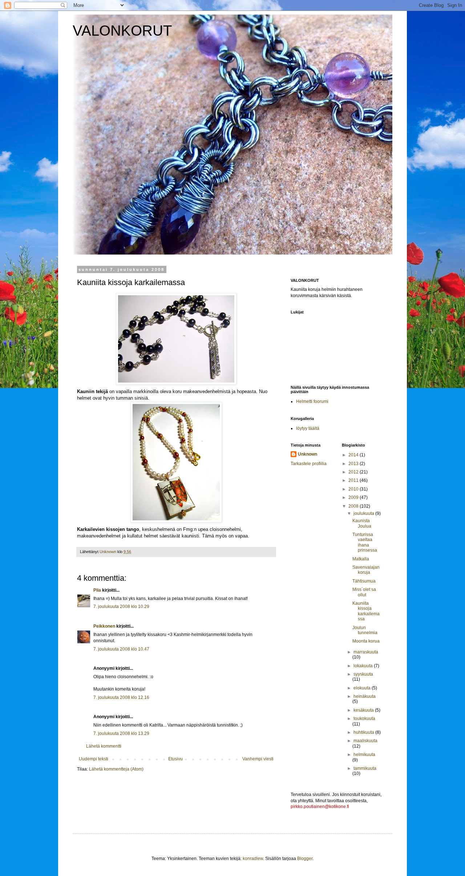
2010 (354, 489)
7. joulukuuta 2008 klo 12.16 (121, 697)
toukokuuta (364, 718)
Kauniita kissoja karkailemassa (366, 611)
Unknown (307, 454)
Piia (97, 590)
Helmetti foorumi (312, 401)
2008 (354, 506)
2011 (354, 480)
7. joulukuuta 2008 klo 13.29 (121, 733)
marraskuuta (365, 652)
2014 (354, 454)
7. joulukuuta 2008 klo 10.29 (121, 606)
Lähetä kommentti (103, 746)
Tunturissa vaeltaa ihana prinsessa (364, 542)
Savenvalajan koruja (366, 570)
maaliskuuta (365, 740)
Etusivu (175, 758)
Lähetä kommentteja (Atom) (116, 769)
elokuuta (362, 688)
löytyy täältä (307, 428)
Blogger (304, 858)
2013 (354, 463)
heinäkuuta (364, 696)
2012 (354, 472)
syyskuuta (363, 674)
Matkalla (360, 558)
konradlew (253, 858)
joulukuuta (364, 513)
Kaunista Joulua (361, 523)
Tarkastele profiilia (309, 463)
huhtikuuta (364, 732)
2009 (354, 497)
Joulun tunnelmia (364, 630)
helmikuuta (364, 754)
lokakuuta (363, 665)
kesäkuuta (364, 710)
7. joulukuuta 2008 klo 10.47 (121, 649)
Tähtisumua (364, 581)
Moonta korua (366, 641)
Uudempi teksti (93, 758)
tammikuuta (364, 768)
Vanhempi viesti (258, 758)
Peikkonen (104, 626)
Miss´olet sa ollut (364, 592)
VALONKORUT (122, 31)
